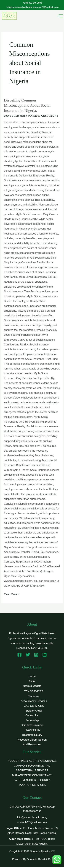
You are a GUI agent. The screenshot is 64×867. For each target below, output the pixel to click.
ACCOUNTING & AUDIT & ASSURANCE (32, 760)
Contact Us (32, 715)
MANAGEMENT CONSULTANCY (32, 775)
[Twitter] (28, 654)
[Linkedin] (44, 654)
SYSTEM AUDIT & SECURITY (32, 780)
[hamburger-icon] (60, 16)
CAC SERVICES (34, 705)
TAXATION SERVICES (32, 784)
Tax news (33, 696)
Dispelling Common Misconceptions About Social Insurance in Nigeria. (27, 105)
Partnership (32, 720)
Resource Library (32, 734)
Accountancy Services (34, 701)
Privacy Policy (32, 729)
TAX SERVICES (37, 115)
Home (32, 676)
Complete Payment (32, 725)
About (32, 681)
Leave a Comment (14, 115)
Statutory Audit (33, 710)
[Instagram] (36, 654)
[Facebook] (19, 654)
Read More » (11, 594)
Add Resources (32, 744)
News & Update (32, 685)
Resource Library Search (32, 739)
